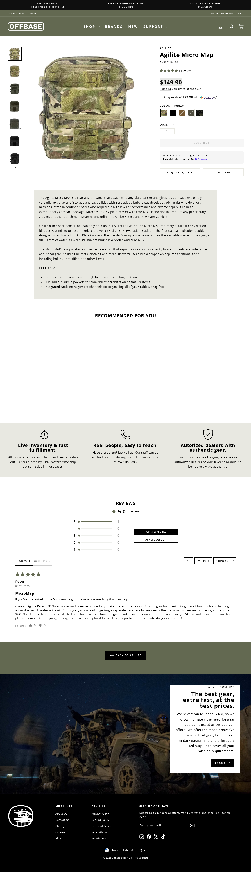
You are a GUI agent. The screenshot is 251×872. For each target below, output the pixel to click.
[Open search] (188, 560)
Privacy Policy (100, 813)
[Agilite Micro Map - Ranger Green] (40, 401)
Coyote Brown (182, 113)
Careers (60, 832)
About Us (61, 813)
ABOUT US (223, 763)
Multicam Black (199, 113)
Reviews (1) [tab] (24, 560)
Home (32, 13)
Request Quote (180, 172)
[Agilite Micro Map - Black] (30, 401)
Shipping (165, 89)
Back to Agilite (128, 655)
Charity (60, 826)
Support (154, 26)
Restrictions (99, 838)
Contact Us (62, 820)
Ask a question (155, 539)
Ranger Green (190, 113)
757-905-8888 (16, 13)
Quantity (167, 124)
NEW (133, 26)
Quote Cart (223, 172)
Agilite (166, 48)
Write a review (156, 532)
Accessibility (99, 832)
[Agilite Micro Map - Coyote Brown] (35, 401)
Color (172, 105)
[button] (169, 71)
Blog (58, 838)
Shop (90, 26)
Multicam (164, 113)
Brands (114, 26)
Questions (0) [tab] (42, 560)
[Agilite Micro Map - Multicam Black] (45, 401)
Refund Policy (100, 820)
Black (173, 113)
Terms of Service (102, 826)
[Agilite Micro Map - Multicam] (25, 401)
